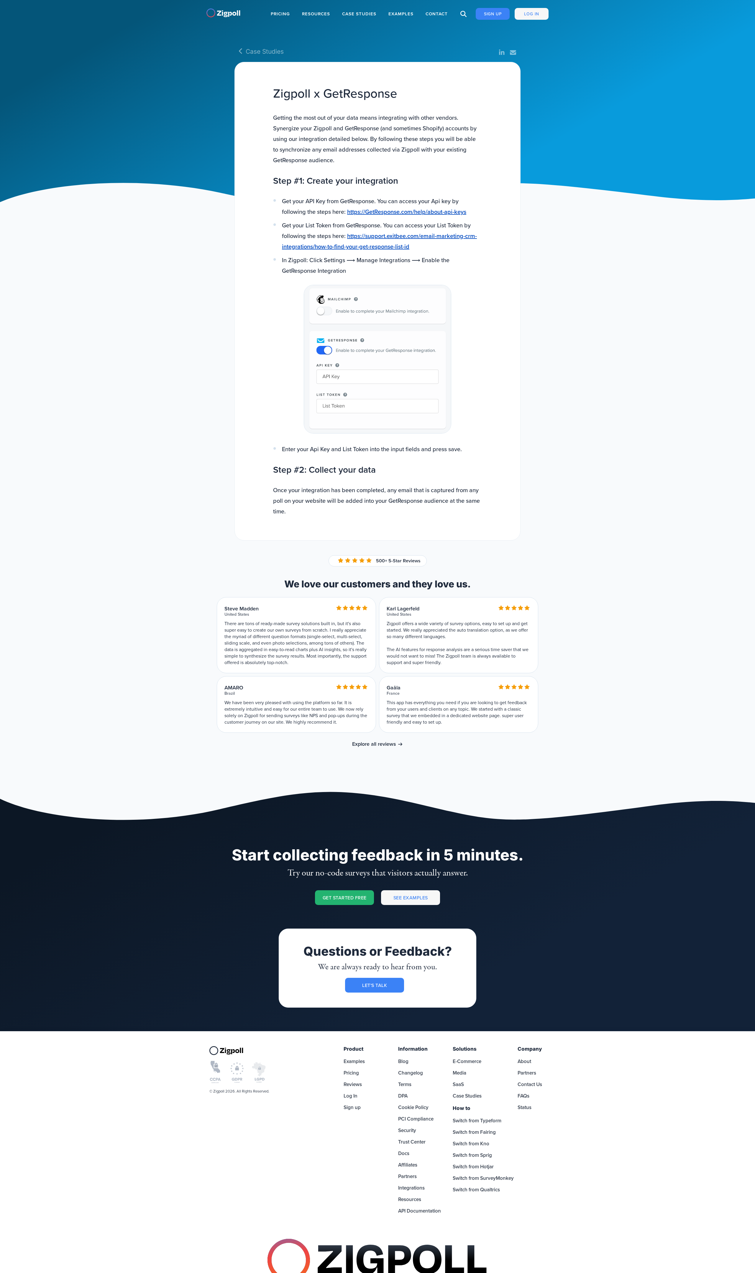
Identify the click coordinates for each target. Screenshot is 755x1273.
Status (524, 1107)
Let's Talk (374, 985)
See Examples (410, 897)
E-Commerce (467, 1061)
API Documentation (419, 1210)
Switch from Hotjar (473, 1166)
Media (459, 1072)
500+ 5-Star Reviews (398, 560)
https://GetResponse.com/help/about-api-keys (406, 211)
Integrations (411, 1187)
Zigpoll (229, 12)
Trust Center (412, 1141)
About (524, 1061)
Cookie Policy (413, 1107)
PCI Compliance (416, 1118)
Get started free (345, 897)
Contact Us (530, 1084)
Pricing (280, 14)
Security (407, 1130)
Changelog (410, 1072)
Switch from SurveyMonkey (483, 1178)
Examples (400, 14)
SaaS (458, 1084)
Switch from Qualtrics (476, 1189)
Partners (407, 1176)
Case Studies (359, 14)
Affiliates (407, 1164)
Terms (404, 1084)
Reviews (353, 1084)
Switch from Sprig (472, 1155)
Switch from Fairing (474, 1132)
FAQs (523, 1095)
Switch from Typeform (477, 1120)
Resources (316, 14)
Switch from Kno (471, 1143)
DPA (403, 1095)
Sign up (493, 14)
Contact (437, 14)
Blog (403, 1061)
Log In (531, 14)
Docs (403, 1153)
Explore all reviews (374, 744)
